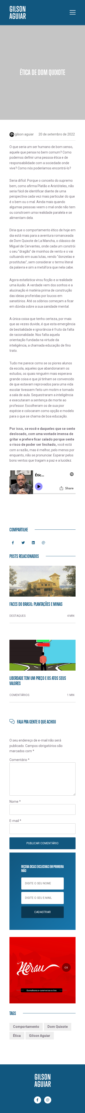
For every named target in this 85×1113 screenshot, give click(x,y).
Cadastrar (42, 912)
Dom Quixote (57, 1027)
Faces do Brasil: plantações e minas (36, 604)
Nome (15, 801)
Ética (17, 1036)
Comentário (19, 760)
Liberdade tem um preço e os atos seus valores (37, 680)
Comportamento (26, 1027)
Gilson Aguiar (39, 1036)
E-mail (15, 821)
